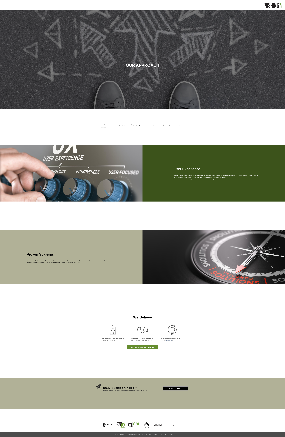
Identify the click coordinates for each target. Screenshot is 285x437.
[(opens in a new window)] (108, 425)
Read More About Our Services (142, 347)
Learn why (169, 340)
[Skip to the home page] (273, 6)
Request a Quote (175, 388)
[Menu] (3, 5)
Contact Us (170, 434)
